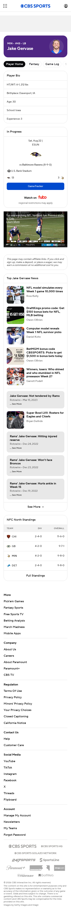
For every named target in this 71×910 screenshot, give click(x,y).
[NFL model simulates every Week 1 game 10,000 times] (15, 295)
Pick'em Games (14, 601)
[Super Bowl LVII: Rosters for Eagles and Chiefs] (15, 420)
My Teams (10, 828)
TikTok (8, 767)
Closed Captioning (16, 716)
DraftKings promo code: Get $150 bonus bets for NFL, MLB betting (45, 311)
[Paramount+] (15, 867)
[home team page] (35, 155)
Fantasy (34, 64)
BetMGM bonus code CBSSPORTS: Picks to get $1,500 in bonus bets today (44, 352)
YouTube (9, 761)
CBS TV (9, 675)
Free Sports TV (13, 614)
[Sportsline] (49, 859)
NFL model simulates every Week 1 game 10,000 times (44, 289)
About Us (10, 649)
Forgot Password (15, 835)
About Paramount (15, 662)
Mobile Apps (12, 633)
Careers (9, 656)
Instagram (10, 774)
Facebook (10, 780)
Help (7, 739)
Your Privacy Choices (17, 710)
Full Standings (35, 575)
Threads (9, 793)
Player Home (14, 64)
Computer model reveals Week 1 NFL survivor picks (43, 330)
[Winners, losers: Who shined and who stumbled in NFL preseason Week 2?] (15, 376)
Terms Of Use (13, 691)
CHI (14, 536)
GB (14, 546)
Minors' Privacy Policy (18, 703)
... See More (16, 404)
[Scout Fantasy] (25, 875)
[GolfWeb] (46, 875)
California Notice (15, 723)
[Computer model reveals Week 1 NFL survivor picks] (15, 335)
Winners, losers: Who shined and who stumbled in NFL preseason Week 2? (45, 372)
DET (14, 565)
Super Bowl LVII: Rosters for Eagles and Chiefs (45, 414)
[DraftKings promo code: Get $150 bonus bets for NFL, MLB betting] (15, 315)
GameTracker (35, 186)
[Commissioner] (40, 866)
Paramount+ (12, 668)
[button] (5, 6)
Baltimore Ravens (32, 164)
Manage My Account (17, 815)
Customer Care (14, 745)
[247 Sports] (24, 859)
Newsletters (12, 822)
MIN (14, 556)
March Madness (14, 627)
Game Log (52, 64)
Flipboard (10, 799)
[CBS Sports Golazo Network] (35, 853)
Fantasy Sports (13, 608)
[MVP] (59, 866)
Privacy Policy (13, 697)
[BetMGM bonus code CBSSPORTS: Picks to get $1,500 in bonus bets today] (15, 356)
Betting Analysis (14, 620)
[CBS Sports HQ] (51, 846)
